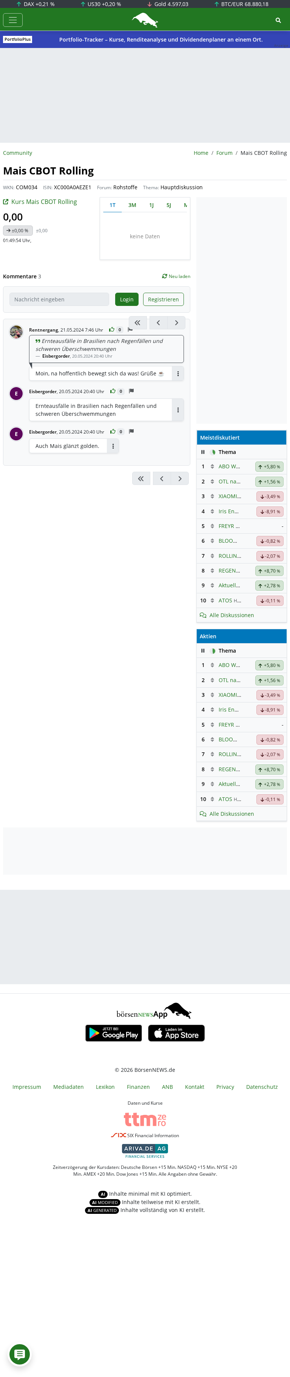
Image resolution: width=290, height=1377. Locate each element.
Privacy (225, 1086)
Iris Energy (232, 511)
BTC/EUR (244, 4)
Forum (224, 152)
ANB (167, 1086)
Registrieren (163, 299)
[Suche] (278, 20)
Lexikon (105, 1086)
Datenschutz (262, 1086)
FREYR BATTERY (238, 525)
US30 (103, 4)
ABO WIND (232, 466)
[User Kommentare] (20, 1354)
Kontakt (194, 1086)
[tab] (112, 205)
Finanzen (138, 1086)
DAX (38, 4)
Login (127, 299)
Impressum (26, 1086)
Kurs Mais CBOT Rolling (44, 202)
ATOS (225, 600)
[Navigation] (13, 20)
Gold (170, 4)
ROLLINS (229, 555)
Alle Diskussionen (232, 615)
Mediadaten (68, 1086)
